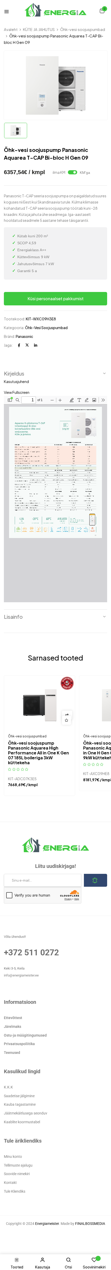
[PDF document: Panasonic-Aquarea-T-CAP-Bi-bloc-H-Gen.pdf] (55, 499)
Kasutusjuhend (16, 381)
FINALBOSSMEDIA (90, 1224)
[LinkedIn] (35, 345)
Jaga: (8, 345)
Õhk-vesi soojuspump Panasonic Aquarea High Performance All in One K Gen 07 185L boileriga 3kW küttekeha (38, 752)
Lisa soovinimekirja (66, 720)
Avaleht (11, 29)
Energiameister (47, 1224)
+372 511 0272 (31, 952)
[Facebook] (19, 345)
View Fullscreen (16, 392)
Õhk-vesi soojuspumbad (82, 29)
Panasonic (24, 336)
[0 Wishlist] (94, 1263)
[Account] (43, 1263)
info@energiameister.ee (21, 975)
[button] (102, 10)
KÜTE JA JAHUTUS (39, 29)
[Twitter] (27, 345)
